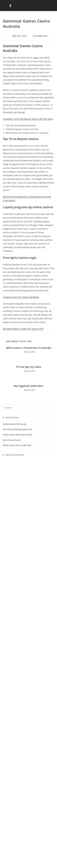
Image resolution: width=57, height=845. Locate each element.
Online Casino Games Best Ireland (17, 434)
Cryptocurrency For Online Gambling (21, 297)
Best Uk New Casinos (12, 440)
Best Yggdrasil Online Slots (28, 386)
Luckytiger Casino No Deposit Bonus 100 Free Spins (28, 119)
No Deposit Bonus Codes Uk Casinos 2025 (23, 328)
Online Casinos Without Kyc (15, 424)
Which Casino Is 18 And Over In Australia (28, 347)
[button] (51, 5)
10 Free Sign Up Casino (28, 367)
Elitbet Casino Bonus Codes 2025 (17, 445)
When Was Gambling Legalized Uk (17, 429)
